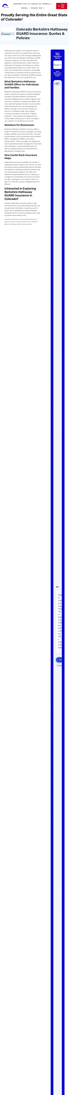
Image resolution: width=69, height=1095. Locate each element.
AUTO (25, 4)
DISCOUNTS (34, 8)
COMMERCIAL (46, 4)
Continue (61, 660)
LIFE (28, 4)
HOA (39, 4)
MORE (40, 8)
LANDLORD (34, 4)
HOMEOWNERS (17, 4)
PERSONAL (24, 8)
